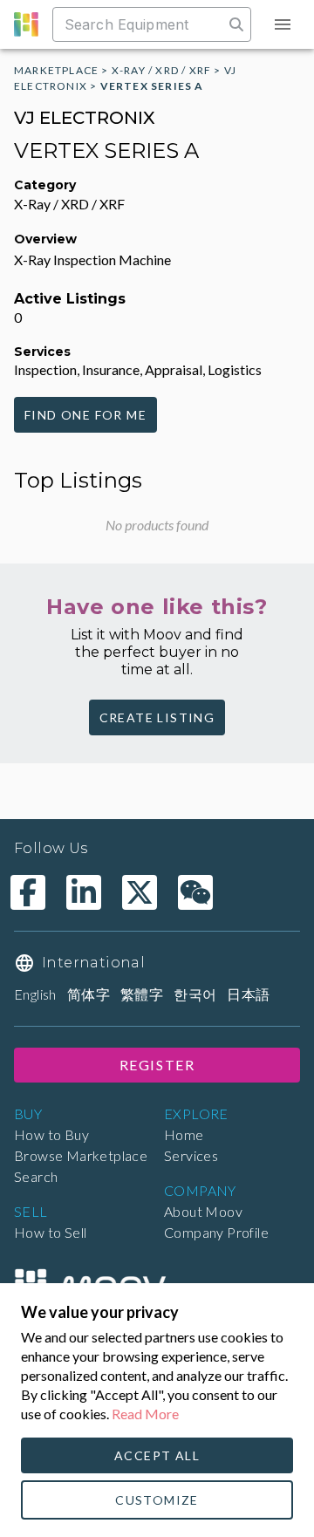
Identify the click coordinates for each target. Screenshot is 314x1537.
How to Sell (50, 1232)
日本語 (248, 994)
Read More (145, 1413)
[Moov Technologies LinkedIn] (83, 892)
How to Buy (51, 1134)
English (35, 994)
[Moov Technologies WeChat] (195, 892)
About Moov (203, 1211)
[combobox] (140, 24)
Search (36, 1176)
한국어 (195, 994)
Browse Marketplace (80, 1155)
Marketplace (56, 70)
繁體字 (141, 994)
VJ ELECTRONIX (84, 117)
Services (191, 1155)
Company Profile (216, 1232)
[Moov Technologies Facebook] (27, 892)
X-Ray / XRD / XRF (161, 70)
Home (184, 1134)
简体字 (88, 994)
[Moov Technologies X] (139, 892)
